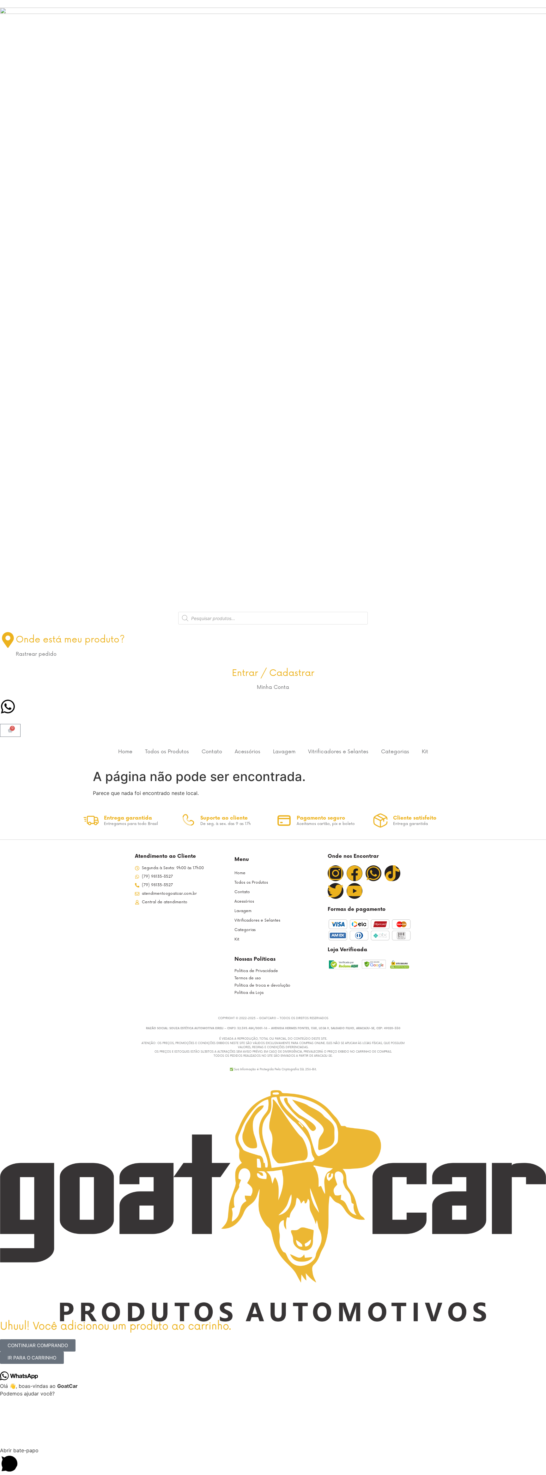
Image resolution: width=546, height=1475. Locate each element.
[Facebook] (354, 873)
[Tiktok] (392, 873)
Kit (425, 752)
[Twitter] (335, 891)
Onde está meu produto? (70, 639)
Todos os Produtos (167, 752)
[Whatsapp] (373, 873)
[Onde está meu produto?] (8, 640)
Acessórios (247, 752)
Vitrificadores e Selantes (338, 752)
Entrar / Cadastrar (273, 673)
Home (125, 752)
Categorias (395, 752)
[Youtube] (354, 891)
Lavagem (284, 752)
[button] (273, 1461)
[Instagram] (335, 873)
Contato (212, 752)
